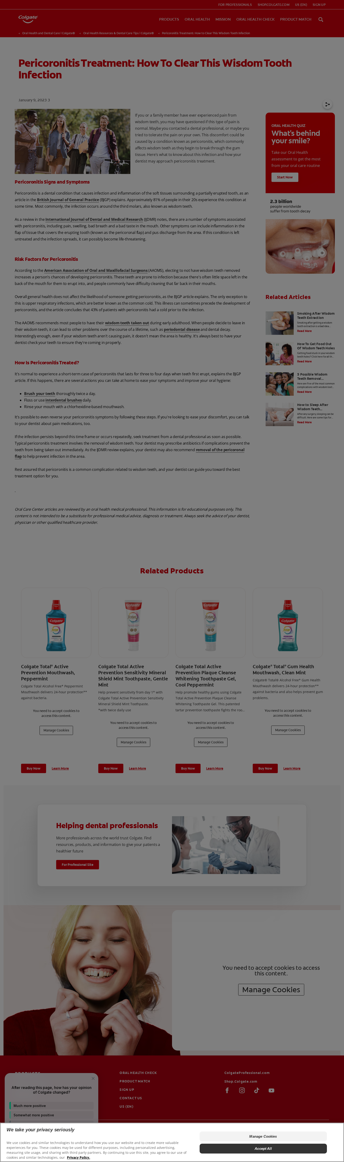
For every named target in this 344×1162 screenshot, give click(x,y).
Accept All (263, 1149)
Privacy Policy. (78, 1157)
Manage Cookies (263, 1136)
